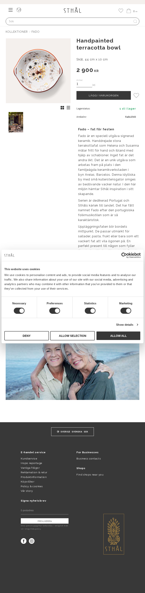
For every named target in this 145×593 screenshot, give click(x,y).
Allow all (118, 335)
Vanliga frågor (30, 467)
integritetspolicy (33, 529)
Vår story (27, 490)
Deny (27, 335)
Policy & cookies (32, 486)
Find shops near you (89, 474)
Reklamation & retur (34, 472)
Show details (124, 324)
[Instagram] (32, 541)
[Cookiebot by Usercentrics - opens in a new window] (124, 255)
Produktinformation (34, 477)
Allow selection (72, 335)
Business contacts (88, 458)
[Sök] (135, 21)
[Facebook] (23, 541)
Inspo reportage (31, 463)
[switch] (54, 311)
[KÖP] (103, 95)
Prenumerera (45, 521)
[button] (11, 11)
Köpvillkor (27, 481)
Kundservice (29, 458)
